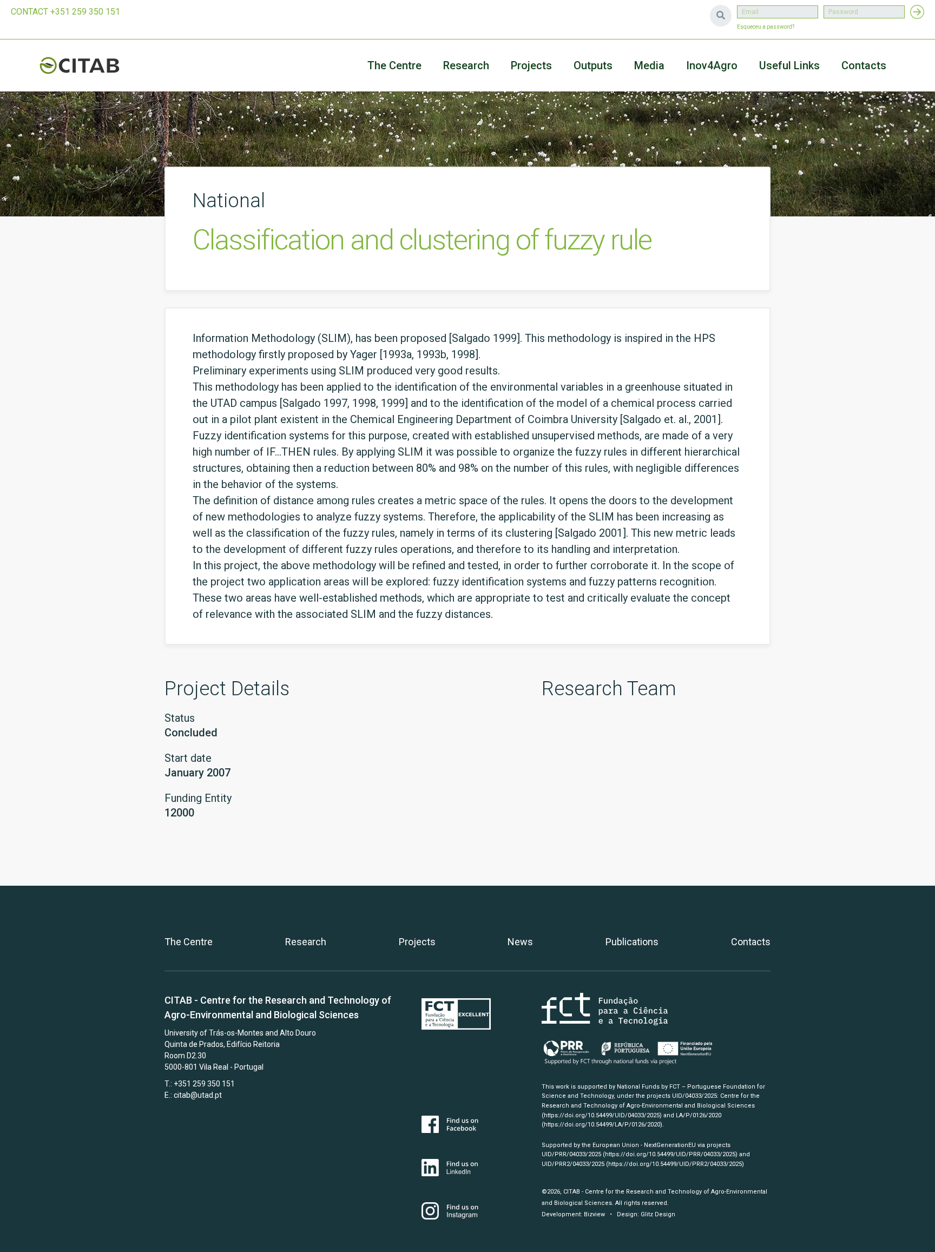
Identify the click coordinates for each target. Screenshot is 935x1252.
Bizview (594, 1214)
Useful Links (789, 65)
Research (466, 65)
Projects (417, 941)
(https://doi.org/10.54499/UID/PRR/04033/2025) (670, 1154)
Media (649, 65)
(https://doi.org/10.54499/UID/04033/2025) (602, 1115)
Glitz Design (658, 1214)
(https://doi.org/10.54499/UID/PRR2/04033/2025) (675, 1164)
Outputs (593, 65)
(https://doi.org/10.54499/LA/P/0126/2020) (602, 1124)
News (520, 941)
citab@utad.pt (198, 1095)
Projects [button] (531, 65)
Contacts (863, 65)
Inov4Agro (712, 65)
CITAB (92, 65)
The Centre (394, 65)
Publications (632, 941)
